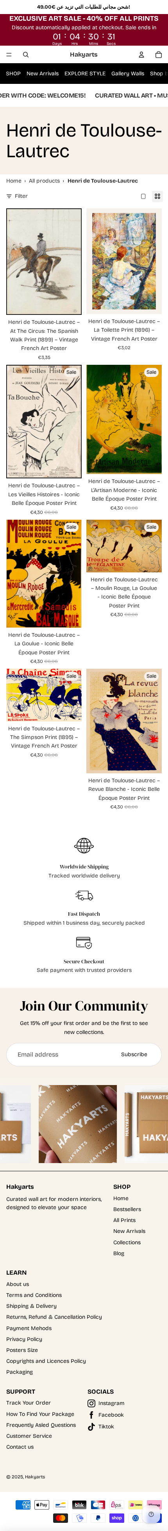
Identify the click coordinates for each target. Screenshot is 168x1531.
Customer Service (29, 1436)
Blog (118, 1253)
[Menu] (9, 55)
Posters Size (22, 1350)
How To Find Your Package (40, 1414)
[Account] (141, 54)
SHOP (13, 73)
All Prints (124, 1220)
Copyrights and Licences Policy (46, 1361)
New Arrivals (43, 73)
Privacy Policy (24, 1339)
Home (121, 1198)
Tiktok (106, 1426)
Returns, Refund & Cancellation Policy (54, 1317)
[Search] (25, 54)
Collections (127, 1242)
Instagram (111, 1403)
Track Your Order (28, 1403)
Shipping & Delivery (31, 1306)
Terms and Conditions (34, 1295)
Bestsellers (127, 1209)
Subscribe (134, 1054)
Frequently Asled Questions (41, 1425)
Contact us (20, 1447)
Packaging (19, 1372)
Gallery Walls (127, 73)
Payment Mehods (29, 1328)
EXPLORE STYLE (84, 73)
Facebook (111, 1415)
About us (17, 1284)
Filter (21, 196)
